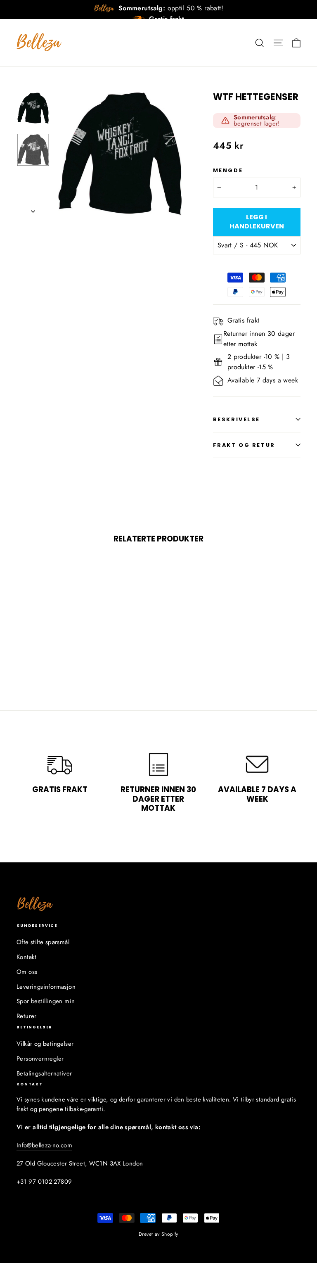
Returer (27, 1016)
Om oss (27, 971)
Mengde (228, 170)
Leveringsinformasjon (46, 986)
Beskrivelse (236, 419)
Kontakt (27, 956)
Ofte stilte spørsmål (43, 942)
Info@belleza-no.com (44, 1145)
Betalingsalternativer (44, 1073)
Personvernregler (40, 1058)
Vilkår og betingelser (45, 1043)
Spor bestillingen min (46, 1001)
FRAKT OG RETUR (244, 445)
